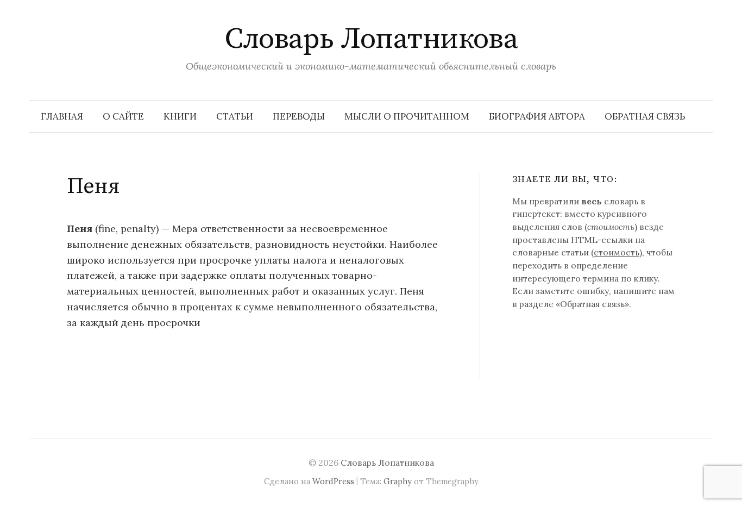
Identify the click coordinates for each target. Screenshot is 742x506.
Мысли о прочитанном (406, 116)
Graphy (397, 481)
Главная (62, 116)
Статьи (234, 116)
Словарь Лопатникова (371, 39)
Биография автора (537, 116)
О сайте (123, 116)
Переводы (299, 116)
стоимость (616, 252)
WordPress (333, 481)
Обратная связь (645, 116)
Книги (180, 116)
